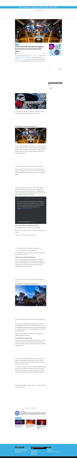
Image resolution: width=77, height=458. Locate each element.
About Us (49, 450)
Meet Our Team (53, 7)
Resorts (46, 7)
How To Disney (34, 452)
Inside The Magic (34, 454)
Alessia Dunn (18, 53)
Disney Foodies (27, 7)
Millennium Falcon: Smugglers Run (25, 57)
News (20, 7)
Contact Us (49, 449)
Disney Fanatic (34, 450)
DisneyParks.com (18, 452)
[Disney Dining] (38, 13)
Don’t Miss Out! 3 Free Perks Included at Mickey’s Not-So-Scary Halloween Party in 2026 (19, 426)
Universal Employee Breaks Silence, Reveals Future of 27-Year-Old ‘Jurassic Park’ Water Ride (30, 426)
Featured (16, 44)
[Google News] (33, 408)
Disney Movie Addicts (35, 451)
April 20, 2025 (32, 221)
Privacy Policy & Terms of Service (53, 451)
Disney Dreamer (34, 453)
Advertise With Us (50, 450)
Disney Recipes (35, 7)
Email (49, 84)
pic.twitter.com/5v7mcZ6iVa (26, 208)
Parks (41, 7)
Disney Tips (33, 452)
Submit (50, 88)
